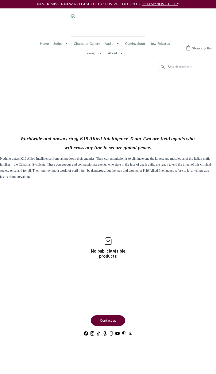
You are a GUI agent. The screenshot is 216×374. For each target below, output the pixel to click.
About (112, 53)
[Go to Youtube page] (117, 333)
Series (57, 43)
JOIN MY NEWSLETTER (160, 4)
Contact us (108, 320)
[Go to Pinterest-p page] (124, 333)
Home (44, 43)
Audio (109, 43)
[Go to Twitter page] (130, 333)
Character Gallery (87, 43)
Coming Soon (135, 43)
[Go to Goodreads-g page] (111, 333)
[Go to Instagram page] (92, 333)
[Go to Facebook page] (86, 333)
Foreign (90, 53)
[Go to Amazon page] (105, 333)
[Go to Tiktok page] (98, 333)
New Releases (160, 43)
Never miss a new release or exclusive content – (89, 4)
